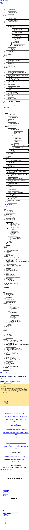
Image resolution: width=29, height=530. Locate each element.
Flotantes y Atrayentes (11, 264)
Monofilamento (9, 252)
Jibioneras (8, 243)
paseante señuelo (12, 236)
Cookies (5, 507)
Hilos (4, 56)
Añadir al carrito (8, 382)
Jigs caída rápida (15, 232)
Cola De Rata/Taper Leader (12, 250)
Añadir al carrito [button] (16, 425)
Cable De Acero (11, 66)
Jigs (9, 228)
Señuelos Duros (9, 222)
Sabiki (9, 54)
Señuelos (5, 22)
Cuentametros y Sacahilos (14, 101)
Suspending (14, 225)
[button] (14, 109)
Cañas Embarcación (10, 213)
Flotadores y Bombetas (11, 269)
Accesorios (5, 67)
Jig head (10, 242)
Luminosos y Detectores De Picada (16, 81)
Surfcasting (6, 482)
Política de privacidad (8, 508)
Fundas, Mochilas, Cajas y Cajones (14, 257)
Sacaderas (8, 268)
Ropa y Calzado (9, 278)
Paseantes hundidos (16, 238)
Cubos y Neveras (10, 274)
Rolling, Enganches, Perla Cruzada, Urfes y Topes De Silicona (17, 76)
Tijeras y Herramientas (11, 275)
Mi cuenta (5, 503)
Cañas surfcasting (10, 211)
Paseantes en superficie (16, 237)
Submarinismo (6, 107)
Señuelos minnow (12, 223)
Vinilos (9, 241)
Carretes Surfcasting (12, 21)
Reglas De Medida (10, 280)
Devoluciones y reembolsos (10, 504)
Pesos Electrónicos (10, 282)
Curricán (8, 245)
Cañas (4, 6)
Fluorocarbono (9, 251)
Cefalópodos (6, 102)
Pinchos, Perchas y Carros (12, 270)
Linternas (8, 271)
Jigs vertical (14, 229)
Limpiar (18, 381)
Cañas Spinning (9, 210)
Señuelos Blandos (10, 240)
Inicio (1, 376)
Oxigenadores (9, 279)
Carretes (5, 15)
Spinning (5, 484)
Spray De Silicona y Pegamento (13, 277)
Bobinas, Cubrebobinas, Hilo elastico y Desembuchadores (16, 73)
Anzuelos (5, 55)
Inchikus (13, 233)
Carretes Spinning (10, 216)
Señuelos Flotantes (15, 224)
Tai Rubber (13, 234)
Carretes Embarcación (11, 218)
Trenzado (8, 254)
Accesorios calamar (12, 106)
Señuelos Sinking (18, 32)
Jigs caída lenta (14, 231)
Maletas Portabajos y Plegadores (13, 265)
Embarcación (6, 485)
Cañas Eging (11, 14)
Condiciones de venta (8, 505)
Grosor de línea (4, 381)
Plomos (7, 273)
